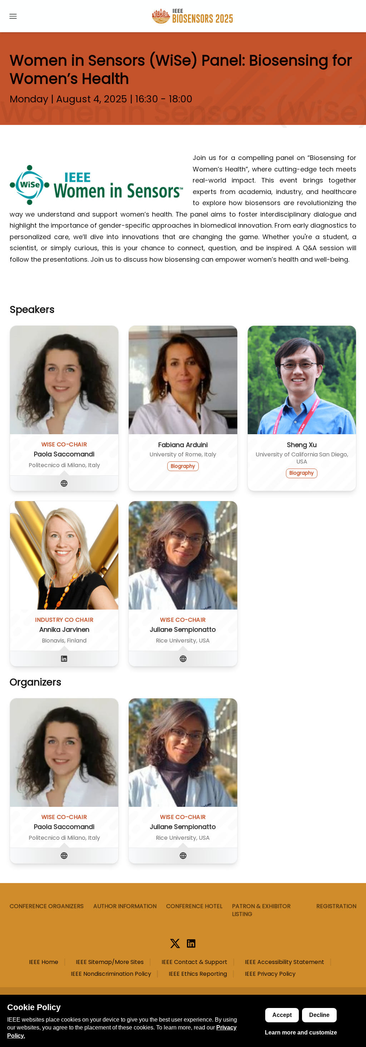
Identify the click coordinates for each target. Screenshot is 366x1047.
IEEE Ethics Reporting (198, 974)
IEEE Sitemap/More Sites (110, 962)
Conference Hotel (194, 906)
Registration (336, 906)
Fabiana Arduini (183, 445)
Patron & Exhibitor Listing (261, 910)
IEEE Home (43, 962)
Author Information (125, 906)
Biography (183, 466)
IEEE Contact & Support (194, 962)
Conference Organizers (47, 906)
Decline (319, 1015)
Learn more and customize (301, 1032)
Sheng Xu (302, 445)
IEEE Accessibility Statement (284, 962)
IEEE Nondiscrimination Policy (111, 974)
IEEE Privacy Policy (270, 974)
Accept (282, 1015)
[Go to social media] (64, 483)
